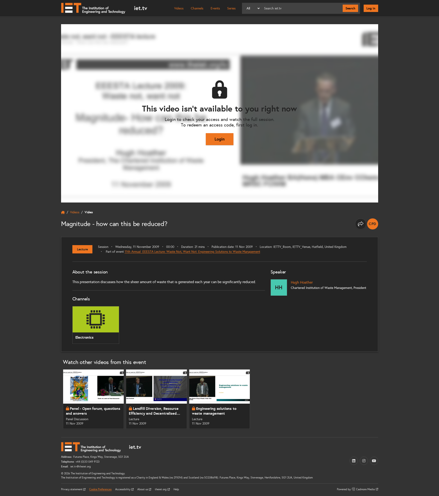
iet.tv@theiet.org (80, 466)
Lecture (82, 249)
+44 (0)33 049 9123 (88, 461)
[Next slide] (383, 399)
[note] (372, 223)
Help (176, 489)
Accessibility (123, 489)
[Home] (104, 8)
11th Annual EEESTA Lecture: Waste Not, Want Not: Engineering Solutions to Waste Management (192, 252)
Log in (370, 8)
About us (143, 489)
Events (215, 8)
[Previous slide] (56, 399)
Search (350, 8)
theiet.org (161, 489)
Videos (178, 8)
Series (231, 8)
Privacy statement (72, 489)
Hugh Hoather (302, 282)
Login (220, 139)
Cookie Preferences (100, 489)
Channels (197, 8)
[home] (63, 212)
